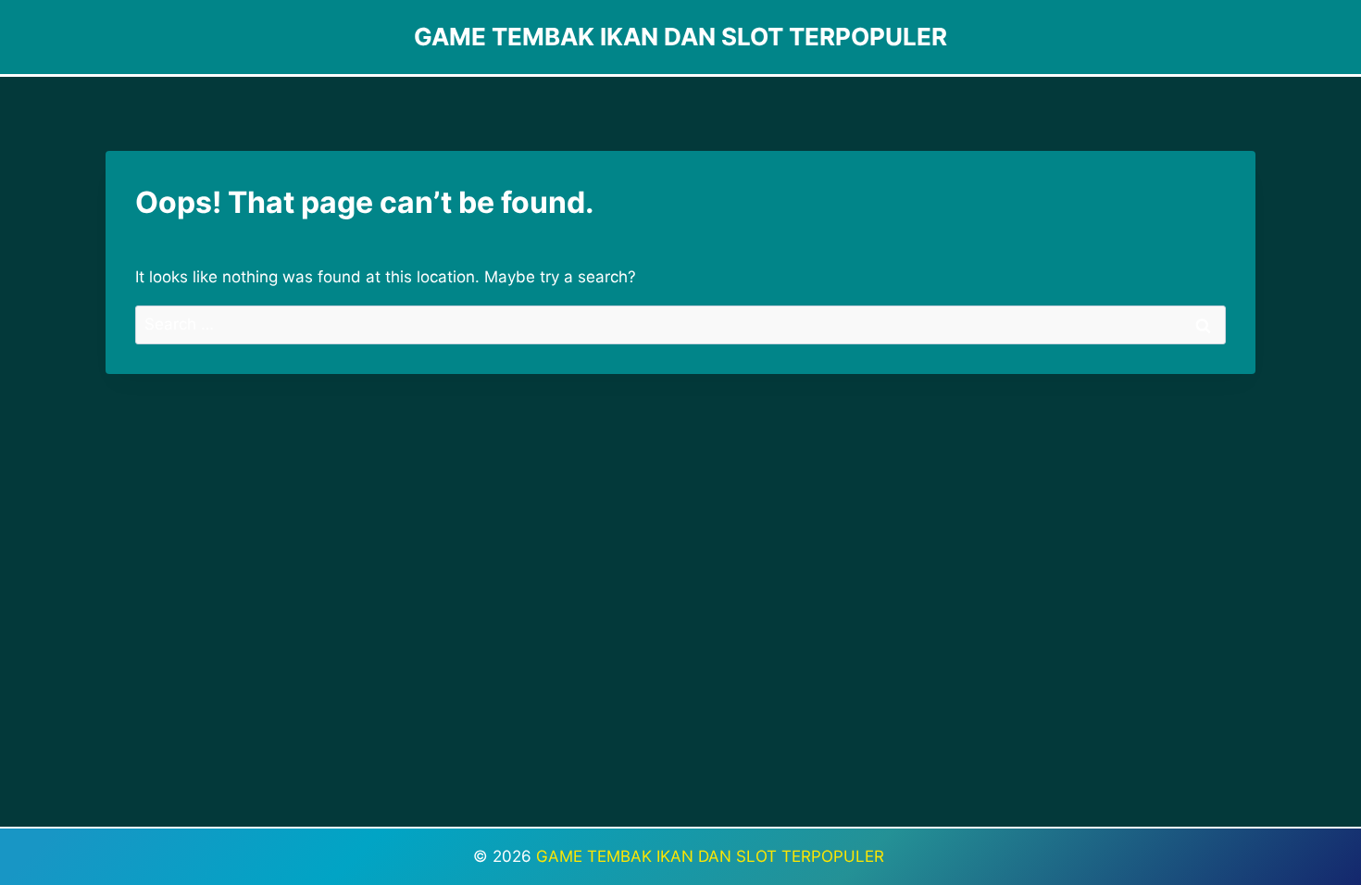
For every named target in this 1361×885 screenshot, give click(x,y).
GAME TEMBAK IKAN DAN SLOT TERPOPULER (712, 856)
